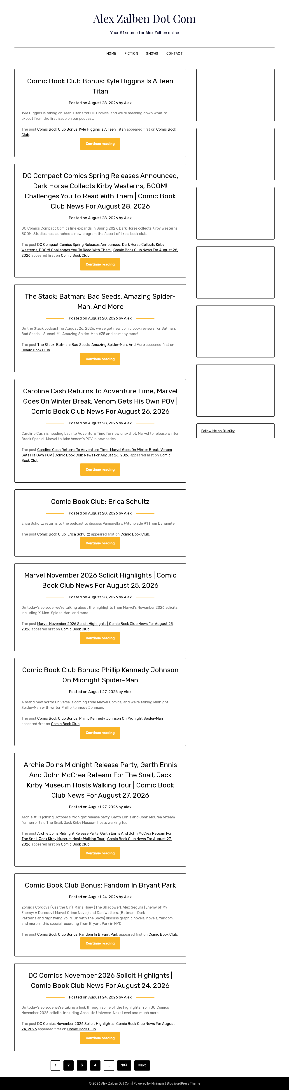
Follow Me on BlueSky (218, 431)
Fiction (131, 54)
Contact (174, 54)
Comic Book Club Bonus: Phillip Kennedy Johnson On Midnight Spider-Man (100, 718)
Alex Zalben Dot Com (144, 18)
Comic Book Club (75, 255)
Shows (152, 54)
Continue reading (100, 144)
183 (124, 1065)
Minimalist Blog (162, 1083)
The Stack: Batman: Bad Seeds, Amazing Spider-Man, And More (91, 345)
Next (142, 1065)
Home (111, 54)
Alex (128, 103)
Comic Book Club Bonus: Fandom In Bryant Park (100, 885)
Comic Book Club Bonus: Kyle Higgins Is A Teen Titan (81, 129)
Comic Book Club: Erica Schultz (100, 502)
